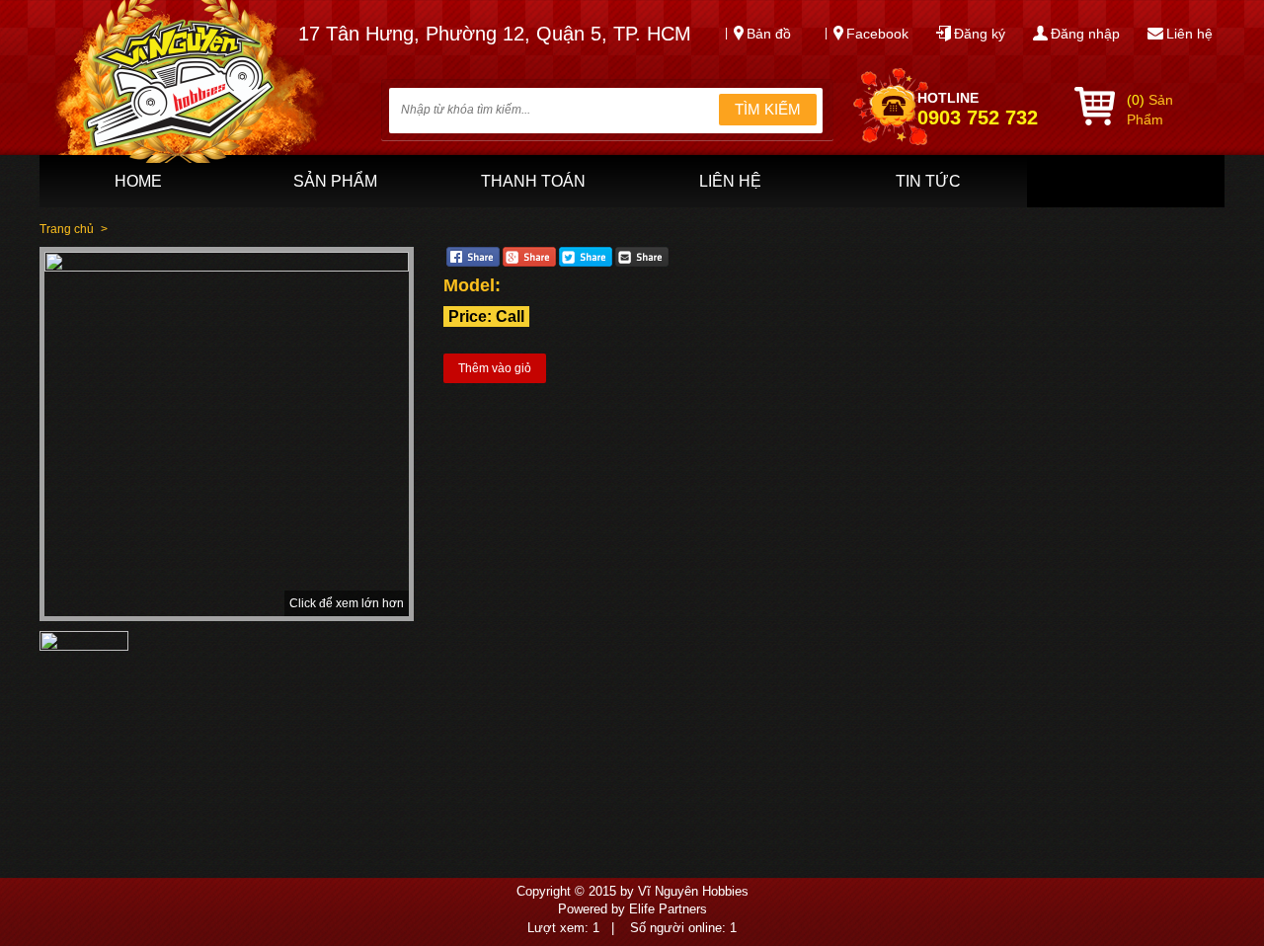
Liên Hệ (730, 181)
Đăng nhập (1085, 33)
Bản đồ (769, 33)
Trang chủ (67, 229)
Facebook (877, 33)
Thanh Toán (533, 181)
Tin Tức (928, 181)
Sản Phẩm (335, 181)
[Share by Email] (642, 263)
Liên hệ (1189, 33)
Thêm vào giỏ (494, 368)
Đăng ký (979, 33)
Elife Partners (668, 909)
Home (138, 181)
